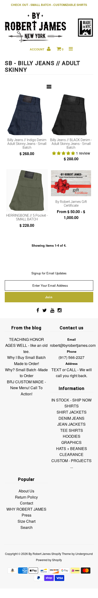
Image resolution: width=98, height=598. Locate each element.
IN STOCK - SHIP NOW (71, 400)
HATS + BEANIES (71, 448)
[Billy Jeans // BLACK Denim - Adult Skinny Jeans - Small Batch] (71, 115)
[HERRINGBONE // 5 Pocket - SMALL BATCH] (27, 190)
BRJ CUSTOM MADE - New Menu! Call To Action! (26, 388)
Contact (26, 503)
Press (26, 515)
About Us (26, 491)
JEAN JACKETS (71, 424)
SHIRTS (71, 406)
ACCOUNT (37, 49)
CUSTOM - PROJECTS (71, 460)
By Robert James (40, 554)
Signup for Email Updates (49, 273)
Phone (71, 351)
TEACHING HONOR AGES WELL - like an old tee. (26, 345)
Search (26, 527)
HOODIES (71, 436)
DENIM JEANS (71, 418)
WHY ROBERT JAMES (26, 509)
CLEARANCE (71, 454)
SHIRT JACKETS (72, 412)
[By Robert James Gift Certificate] (71, 183)
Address (71, 363)
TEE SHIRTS (71, 430)
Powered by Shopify (49, 560)
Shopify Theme (61, 554)
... (71, 466)
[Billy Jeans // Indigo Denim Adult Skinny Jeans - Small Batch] (27, 115)
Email (71, 339)
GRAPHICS (71, 442)
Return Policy (26, 497)
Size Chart (26, 521)
